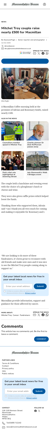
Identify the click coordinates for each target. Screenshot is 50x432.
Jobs (4, 371)
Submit (40, 286)
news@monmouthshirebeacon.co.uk (21, 427)
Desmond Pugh (9, 40)
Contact (5, 366)
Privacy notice (30, 293)
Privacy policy (8, 368)
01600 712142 (15, 423)
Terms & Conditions (10, 363)
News (3, 22)
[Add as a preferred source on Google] (25, 53)
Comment (41, 339)
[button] (5, 4)
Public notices (8, 373)
